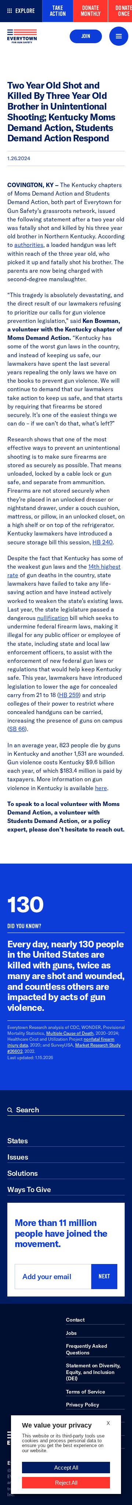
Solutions (22, 1173)
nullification (52, 617)
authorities (28, 244)
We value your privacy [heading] (57, 1425)
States (17, 1140)
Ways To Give (29, 1189)
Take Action (58, 11)
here (101, 788)
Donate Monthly (90, 11)
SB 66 (17, 729)
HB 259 (69, 695)
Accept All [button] (66, 1467)
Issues (17, 1156)
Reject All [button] (66, 1483)
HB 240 (102, 542)
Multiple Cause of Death (70, 1033)
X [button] (108, 1423)
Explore (25, 11)
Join (85, 36)
